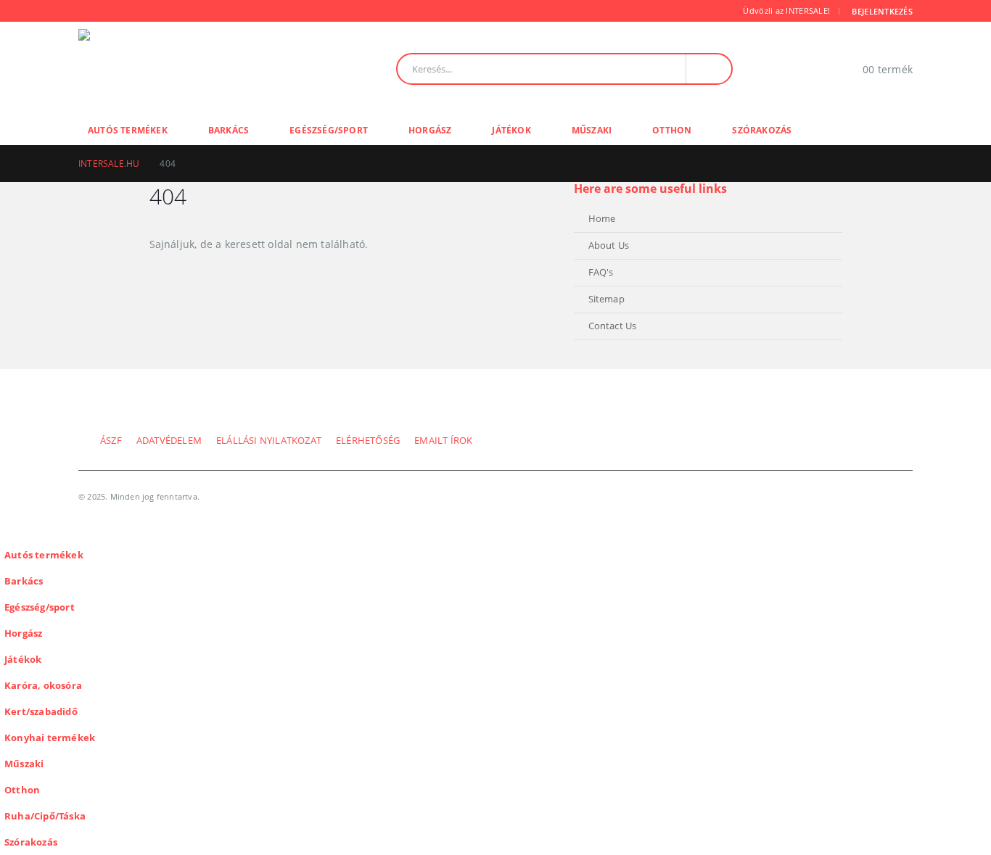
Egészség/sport (328, 130)
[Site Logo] (178, 69)
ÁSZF (111, 440)
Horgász (429, 130)
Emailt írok (443, 440)
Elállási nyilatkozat (268, 440)
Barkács (228, 130)
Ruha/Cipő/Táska (45, 816)
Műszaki (592, 130)
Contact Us (612, 326)
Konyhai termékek (49, 738)
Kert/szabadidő (41, 712)
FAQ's (601, 272)
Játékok (511, 130)
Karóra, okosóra (43, 686)
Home (602, 218)
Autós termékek (128, 130)
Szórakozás (761, 130)
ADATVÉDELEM (169, 440)
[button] (8, 532)
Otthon (671, 130)
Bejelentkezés (882, 11)
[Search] (708, 68)
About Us (609, 245)
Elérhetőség (368, 440)
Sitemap (606, 299)
